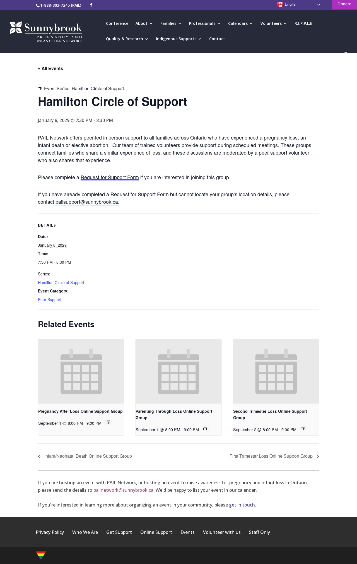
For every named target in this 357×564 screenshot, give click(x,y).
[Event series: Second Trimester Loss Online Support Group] (303, 428)
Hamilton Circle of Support (61, 282)
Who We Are (85, 532)
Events (187, 532)
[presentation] (81, 371)
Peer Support (49, 299)
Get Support (119, 532)
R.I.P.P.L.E (303, 23)
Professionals (202, 23)
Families (168, 23)
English (291, 4)
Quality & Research (124, 39)
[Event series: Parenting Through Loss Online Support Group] (205, 428)
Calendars (238, 23)
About (142, 23)
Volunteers (271, 23)
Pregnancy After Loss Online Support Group (80, 411)
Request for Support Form (110, 177)
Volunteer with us (222, 532)
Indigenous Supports (176, 39)
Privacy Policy (50, 532)
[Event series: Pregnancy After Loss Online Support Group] (108, 422)
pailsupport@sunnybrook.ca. (87, 201)
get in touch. (242, 505)
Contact (217, 39)
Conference (117, 23)
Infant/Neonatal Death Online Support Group (87, 456)
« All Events (50, 68)
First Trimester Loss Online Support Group (272, 456)
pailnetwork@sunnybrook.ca (123, 490)
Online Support (156, 532)
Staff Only (259, 532)
